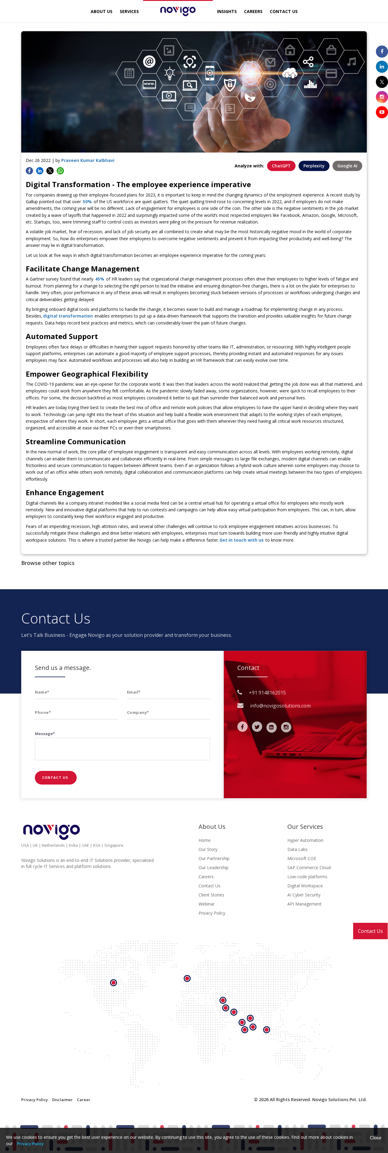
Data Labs (297, 849)
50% (87, 201)
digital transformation (68, 316)
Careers (253, 11)
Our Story (208, 849)
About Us (101, 11)
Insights (227, 11)
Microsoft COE (301, 858)
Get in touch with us (241, 540)
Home (205, 840)
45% (99, 279)
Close (375, 1137)
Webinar (207, 904)
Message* (45, 733)
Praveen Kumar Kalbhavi (87, 160)
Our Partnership (214, 858)
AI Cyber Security (303, 895)
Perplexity (314, 166)
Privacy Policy (212, 913)
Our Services (305, 826)
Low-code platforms (307, 876)
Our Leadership (214, 867)
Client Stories (211, 895)
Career (83, 1099)
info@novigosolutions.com (280, 705)
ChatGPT (281, 166)
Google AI (347, 166)
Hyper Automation (305, 840)
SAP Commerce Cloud (309, 867)
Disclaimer (62, 1099)
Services (129, 11)
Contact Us (370, 931)
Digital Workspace (305, 886)
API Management (304, 904)
